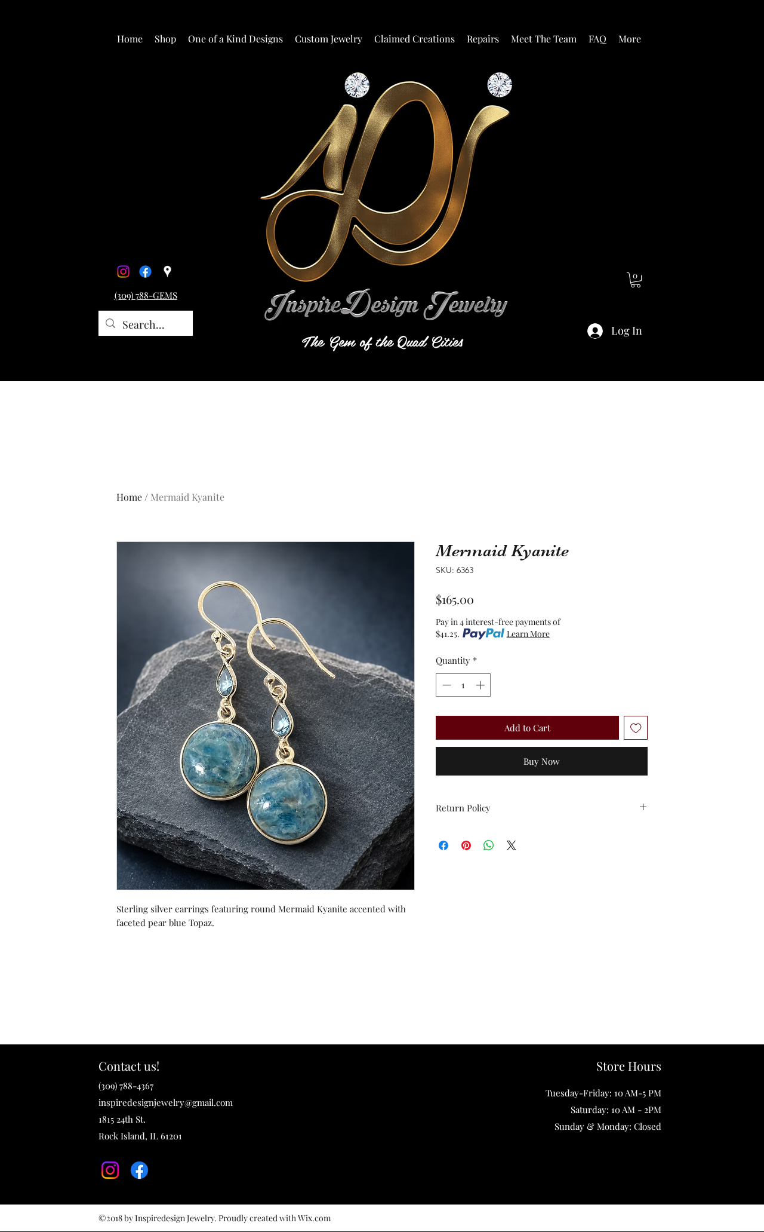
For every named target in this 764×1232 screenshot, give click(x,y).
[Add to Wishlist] (636, 728)
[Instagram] (123, 271)
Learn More (528, 633)
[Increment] (481, 685)
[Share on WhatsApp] (489, 845)
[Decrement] (446, 685)
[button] (165, 39)
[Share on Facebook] (443, 845)
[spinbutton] (463, 685)
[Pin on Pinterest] (466, 845)
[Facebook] (145, 271)
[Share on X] (511, 845)
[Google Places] (167, 271)
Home (129, 497)
